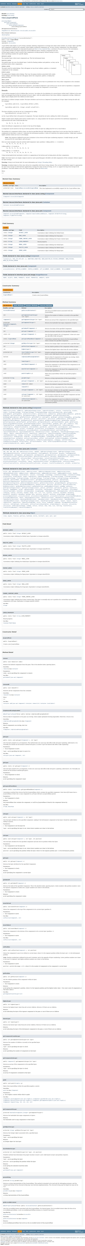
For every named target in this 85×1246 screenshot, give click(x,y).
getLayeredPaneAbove (28, 338)
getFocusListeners (26, 481)
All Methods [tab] (7, 305)
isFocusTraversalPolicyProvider (54, 458)
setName (28, 505)
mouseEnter (6, 494)
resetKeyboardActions (10, 435)
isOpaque (45, 425)
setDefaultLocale (68, 436)
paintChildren (52, 427)
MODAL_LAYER (22, 244)
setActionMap (50, 435)
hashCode (29, 516)
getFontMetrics (36, 417)
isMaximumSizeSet (50, 491)
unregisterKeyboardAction (11, 443)
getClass (22, 516)
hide (76, 423)
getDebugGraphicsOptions (11, 417)
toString (59, 505)
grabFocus (71, 423)
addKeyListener (23, 473)
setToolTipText (23, 441)
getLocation (51, 418)
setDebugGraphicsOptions (54, 436)
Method (22, 7)
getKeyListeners (41, 484)
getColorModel (15, 479)
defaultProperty (13, 38)
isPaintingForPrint (55, 425)
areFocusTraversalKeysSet (29, 453)
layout (23, 459)
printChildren (39, 428)
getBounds (6, 415)
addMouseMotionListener (49, 473)
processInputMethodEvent (73, 496)
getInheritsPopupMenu (65, 417)
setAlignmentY (69, 435)
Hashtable (6, 324)
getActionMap (68, 412)
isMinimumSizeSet (62, 491)
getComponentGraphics (29, 415)
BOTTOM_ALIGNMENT (21, 269)
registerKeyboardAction (10, 431)
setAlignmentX (59, 435)
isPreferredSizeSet (75, 491)
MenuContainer (15, 30)
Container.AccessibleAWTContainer (13, 205)
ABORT (5, 277)
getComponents (62, 455)
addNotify (20, 410)
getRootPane (65, 420)
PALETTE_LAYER (23, 247)
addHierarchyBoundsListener (47, 471)
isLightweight (39, 491)
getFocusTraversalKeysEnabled (43, 481)
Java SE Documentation (38, 1237)
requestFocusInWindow (54, 433)
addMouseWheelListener (65, 473)
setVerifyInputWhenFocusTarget (57, 441)
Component (47, 211)
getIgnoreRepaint (60, 483)
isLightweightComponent (22, 425)
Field (12, 7)
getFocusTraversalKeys (25, 456)
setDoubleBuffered (9, 438)
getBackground (74, 478)
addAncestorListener (9, 410)
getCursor (55, 479)
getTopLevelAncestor (44, 422)
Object (32, 513)
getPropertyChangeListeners (12, 488)
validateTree (76, 463)
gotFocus (65, 488)
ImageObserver (6, 30)
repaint (5, 433)
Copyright (3, 1241)
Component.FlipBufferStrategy (12, 215)
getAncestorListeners (29, 414)
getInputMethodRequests (27, 484)
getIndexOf (25, 328)
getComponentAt (28, 455)
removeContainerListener (40, 461)
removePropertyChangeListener (30, 501)
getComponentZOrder (74, 455)
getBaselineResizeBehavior (65, 414)
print (17, 428)
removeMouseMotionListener (72, 499)
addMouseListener (35, 473)
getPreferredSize (38, 420)
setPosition (25, 399)
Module (9, 3)
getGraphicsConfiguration (11, 483)
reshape (20, 435)
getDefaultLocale (25, 417)
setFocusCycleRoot (68, 461)
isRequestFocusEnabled (21, 427)
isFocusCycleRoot (26, 458)
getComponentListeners (27, 479)
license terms (59, 1)
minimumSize (43, 459)
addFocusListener (31, 471)
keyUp (31, 492)
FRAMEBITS (21, 277)
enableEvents (32, 476)
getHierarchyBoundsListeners (29, 483)
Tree (27, 3)
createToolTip (66, 410)
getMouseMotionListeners (23, 486)
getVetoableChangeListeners (32, 423)
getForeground (64, 481)
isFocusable (64, 489)
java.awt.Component (10, 22)
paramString (25, 378)
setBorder (27, 436)
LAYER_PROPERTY (23, 241)
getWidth (55, 423)
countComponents (43, 453)
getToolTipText (21, 422)
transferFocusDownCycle (56, 463)
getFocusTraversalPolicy (41, 456)
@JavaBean (5, 38)
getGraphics (46, 417)
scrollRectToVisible (38, 435)
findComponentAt (71, 453)
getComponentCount (50, 455)
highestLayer (26, 349)
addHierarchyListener (63, 471)
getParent (69, 486)
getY (65, 423)
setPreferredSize (67, 440)
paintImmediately (74, 427)
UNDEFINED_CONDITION (34, 259)
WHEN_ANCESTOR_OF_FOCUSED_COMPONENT (53, 259)
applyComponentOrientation (11, 453)
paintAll (45, 494)
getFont (56, 481)
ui (25, 259)
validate (67, 463)
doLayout (61, 453)
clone (5, 516)
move (33, 494)
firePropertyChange (15, 412)
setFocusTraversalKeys (31, 438)
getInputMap (76, 417)
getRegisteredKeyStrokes (52, 420)
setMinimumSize (30, 440)
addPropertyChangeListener (48, 451)
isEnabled (57, 489)
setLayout (45, 463)
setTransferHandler (36, 441)
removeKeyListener (43, 499)
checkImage (6, 475)
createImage (40, 475)
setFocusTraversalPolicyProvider (30, 463)
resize (38, 502)
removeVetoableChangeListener (69, 431)
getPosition (25, 346)
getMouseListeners (9, 486)
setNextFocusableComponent (44, 440)
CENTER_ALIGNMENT (33, 269)
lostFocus (56, 492)
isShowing (6, 492)
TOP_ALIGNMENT (66, 269)
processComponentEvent (10, 496)
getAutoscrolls (42, 414)
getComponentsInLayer (28, 319)
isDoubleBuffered (8, 425)
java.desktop (10, 13)
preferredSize (64, 459)
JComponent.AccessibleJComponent (13, 196)
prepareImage (61, 494)
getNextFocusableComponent (11, 420)
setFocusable (24, 504)
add (4, 451)
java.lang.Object (6, 21)
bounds (75, 473)
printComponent (49, 428)
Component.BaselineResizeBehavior (36, 213)
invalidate (6, 458)
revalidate (27, 435)
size (53, 505)
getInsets (27, 418)
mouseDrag (71, 492)
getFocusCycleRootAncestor (11, 481)
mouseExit (14, 494)
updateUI (28, 443)
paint (23, 373)
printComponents (75, 459)
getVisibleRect (47, 423)
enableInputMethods (44, 476)
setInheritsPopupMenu (61, 438)
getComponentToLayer (28, 322)
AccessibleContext (9, 310)
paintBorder (43, 427)
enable (5, 412)
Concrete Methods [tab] (46, 305)
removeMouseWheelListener (11, 501)
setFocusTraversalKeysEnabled (39, 504)
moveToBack (25, 364)
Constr (17, 7)
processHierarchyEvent (57, 496)
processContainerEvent (10, 461)
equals (10, 516)
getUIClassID (74, 422)
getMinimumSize (71, 418)
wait (47, 516)
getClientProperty (16, 415)
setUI (44, 441)
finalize (16, 516)
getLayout (53, 456)
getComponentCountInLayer (30, 315)
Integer (10, 232)
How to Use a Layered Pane (42, 49)
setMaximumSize (19, 440)
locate (36, 459)
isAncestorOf (15, 458)
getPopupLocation (26, 420)
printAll (22, 428)
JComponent (10, 41)
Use (24, 3)
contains (58, 410)
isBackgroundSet (29, 489)
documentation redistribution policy (39, 1243)
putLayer (24, 381)
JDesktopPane (6, 35)
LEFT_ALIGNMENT (44, 269)
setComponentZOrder (56, 461)
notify (35, 516)
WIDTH (47, 277)
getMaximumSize (61, 418)
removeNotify (55, 431)
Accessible (32, 30)
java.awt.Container (12, 23)
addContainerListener (26, 451)
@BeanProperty (7, 714)
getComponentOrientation (43, 479)
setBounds (50, 502)
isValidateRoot (33, 427)
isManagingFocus (36, 425)
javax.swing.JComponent (16, 25)
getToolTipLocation (9, 422)
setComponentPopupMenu (38, 436)
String (10, 241)
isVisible (19, 492)
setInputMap (73, 438)
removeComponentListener (32, 497)
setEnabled (19, 438)
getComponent (18, 455)
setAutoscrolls (8, 436)
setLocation (72, 504)
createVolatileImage (60, 475)
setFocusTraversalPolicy (11, 463)
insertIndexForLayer (28, 352)
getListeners (42, 418)
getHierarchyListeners (47, 483)
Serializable (24, 30)
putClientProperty (62, 430)
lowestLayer (25, 361)
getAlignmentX (7, 414)
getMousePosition (63, 456)
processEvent (22, 461)
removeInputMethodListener (28, 499)
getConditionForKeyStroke (61, 415)
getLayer (24, 331)
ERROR (15, 277)
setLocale (65, 504)
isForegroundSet (29, 491)
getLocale (50, 484)
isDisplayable (48, 489)
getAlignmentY (17, 414)
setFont (41, 438)
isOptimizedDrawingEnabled (30, 356)
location (49, 492)
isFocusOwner (74, 489)
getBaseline (52, 414)
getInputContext (72, 483)
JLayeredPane (7, 295)
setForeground (49, 438)
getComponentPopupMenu (45, 415)
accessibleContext (9, 269)
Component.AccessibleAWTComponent (13, 213)
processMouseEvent (32, 430)
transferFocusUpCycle (25, 507)
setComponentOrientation (69, 502)
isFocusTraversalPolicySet (11, 459)
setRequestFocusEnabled (10, 441)
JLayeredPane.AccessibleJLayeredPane (26, 188)
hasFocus (6, 489)
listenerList (7, 259)
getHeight (54, 417)
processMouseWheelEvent (10, 497)
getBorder (78, 414)
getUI (66, 422)
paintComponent (63, 427)
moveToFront (25, 369)
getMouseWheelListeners (51, 486)
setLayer (24, 389)
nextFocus (39, 494)
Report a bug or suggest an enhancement (11, 1236)
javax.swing (10, 15)
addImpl (36, 451)
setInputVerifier (8, 440)
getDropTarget (64, 479)
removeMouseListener (56, 499)
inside (20, 489)
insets (72, 456)
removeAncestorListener (42, 431)
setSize (34, 505)
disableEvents (7, 476)
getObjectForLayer (27, 343)
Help (42, 3)
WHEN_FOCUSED (70, 259)
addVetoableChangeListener (32, 410)
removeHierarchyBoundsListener (64, 497)
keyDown (26, 492)
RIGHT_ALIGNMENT (55, 269)
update (22, 443)
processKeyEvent (21, 430)
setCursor (6, 504)
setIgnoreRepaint (55, 504)
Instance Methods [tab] (32, 305)
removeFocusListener (47, 497)
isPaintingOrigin (67, 425)
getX (61, 423)
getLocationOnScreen (69, 484)
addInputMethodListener (10, 473)
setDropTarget (15, 504)
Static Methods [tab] (19, 305)
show (45, 505)
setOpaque (57, 440)
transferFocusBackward (10, 507)
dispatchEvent (17, 476)
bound (14, 714)
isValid (13, 492)
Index (38, 3)
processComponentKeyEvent (64, 428)
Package (14, 3)
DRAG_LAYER (22, 235)
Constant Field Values (9, 623)
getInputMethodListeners (11, 484)
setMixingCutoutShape (18, 505)
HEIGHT (28, 277)
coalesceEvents (23, 475)
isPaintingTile (8, 427)
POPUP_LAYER (22, 250)
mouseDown (63, 492)
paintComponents (53, 459)
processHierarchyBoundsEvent (40, 496)
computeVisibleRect (48, 410)
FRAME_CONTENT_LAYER (25, 238)
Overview (3, 3)
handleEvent (73, 488)
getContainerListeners (10, 456)
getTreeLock (58, 488)
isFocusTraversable (9, 491)
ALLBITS (10, 277)
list (27, 459)
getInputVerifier (17, 418)
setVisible (71, 441)
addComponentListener (18, 471)
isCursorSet (38, 489)
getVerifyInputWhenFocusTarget (12, 423)
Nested (8, 7)
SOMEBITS (41, 277)
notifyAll (41, 516)
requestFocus (33, 433)
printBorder (30, 428)
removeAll (25, 386)
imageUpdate (13, 489)
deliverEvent (54, 453)
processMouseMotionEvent (47, 430)
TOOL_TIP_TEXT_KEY (18, 259)
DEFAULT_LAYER (23, 232)
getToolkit (49, 488)
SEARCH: (46, 9)
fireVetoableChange (41, 412)
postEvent (53, 494)
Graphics (28, 373)
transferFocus (67, 505)
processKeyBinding (9, 430)
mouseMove (21, 494)
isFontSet (19, 491)
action (5, 471)
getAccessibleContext (28, 310)
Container (46, 202)
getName (62, 486)
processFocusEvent (24, 496)
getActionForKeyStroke (55, 412)
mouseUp (28, 494)
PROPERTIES (34, 277)
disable (74, 410)
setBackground (18, 436)
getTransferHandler (58, 422)
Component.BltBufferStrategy (57, 213)
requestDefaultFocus (21, 433)
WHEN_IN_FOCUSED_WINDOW (10, 260)
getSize (72, 420)
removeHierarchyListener (11, 499)
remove (24, 384)
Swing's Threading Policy (45, 162)
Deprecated (32, 3)
